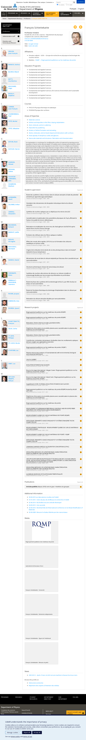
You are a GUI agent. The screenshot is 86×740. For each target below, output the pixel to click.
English (81, 9)
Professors (27, 18)
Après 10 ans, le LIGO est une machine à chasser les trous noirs (53, 675)
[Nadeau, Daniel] (4, 262)
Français (73, 9)
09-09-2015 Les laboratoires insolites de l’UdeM (44, 497)
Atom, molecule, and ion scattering (40, 125)
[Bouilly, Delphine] (4, 95)
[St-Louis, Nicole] (4, 345)
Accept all (37, 732)
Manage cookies (13, 732)
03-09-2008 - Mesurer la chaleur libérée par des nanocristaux (48, 512)
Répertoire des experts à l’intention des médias (44, 685)
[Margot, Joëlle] (4, 234)
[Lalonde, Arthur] (4, 206)
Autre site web (33, 46)
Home (4, 18)
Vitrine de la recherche (36, 683)
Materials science (34, 120)
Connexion (49, 2)
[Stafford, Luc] (4, 352)
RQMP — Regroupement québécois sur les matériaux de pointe (56, 60)
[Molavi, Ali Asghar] (4, 241)
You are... (76, 697)
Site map (48, 714)
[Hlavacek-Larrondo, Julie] (4, 178)
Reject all (27, 732)
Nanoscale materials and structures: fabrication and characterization (51, 138)
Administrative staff (9, 36)
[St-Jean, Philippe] (4, 338)
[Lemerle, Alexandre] (4, 214)
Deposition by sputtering (36, 128)
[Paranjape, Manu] (4, 275)
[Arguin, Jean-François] (4, 53)
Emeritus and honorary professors (9, 42)
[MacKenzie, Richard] (4, 227)
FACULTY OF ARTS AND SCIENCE (74, 713)
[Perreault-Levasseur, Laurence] (4, 282)
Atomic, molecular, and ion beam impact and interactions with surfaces (51, 133)
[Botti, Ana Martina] (4, 81)
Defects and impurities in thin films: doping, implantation (46, 122)
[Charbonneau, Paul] (4, 116)
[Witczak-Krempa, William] (4, 379)
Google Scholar (33, 44)
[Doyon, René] (4, 144)
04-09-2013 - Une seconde (37, 505)
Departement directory (15, 18)
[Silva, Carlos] (4, 330)
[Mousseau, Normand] (4, 249)
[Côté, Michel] (4, 123)
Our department (62, 698)
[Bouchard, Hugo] (4, 88)
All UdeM (69, 5)
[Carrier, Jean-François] (4, 109)
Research (18, 697)
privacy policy (15, 736)
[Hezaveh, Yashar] (4, 171)
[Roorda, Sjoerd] (4, 310)
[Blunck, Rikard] (4, 74)
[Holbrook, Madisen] (4, 186)
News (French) (26, 710)
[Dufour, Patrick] (4, 151)
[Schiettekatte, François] (4, 323)
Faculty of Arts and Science (30, 7)
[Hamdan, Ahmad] (4, 164)
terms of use (27, 736)
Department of (31, 9)
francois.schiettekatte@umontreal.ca (36, 39)
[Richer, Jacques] (4, 296)
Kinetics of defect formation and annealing (42, 130)
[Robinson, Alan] (4, 303)
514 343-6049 (29, 40)
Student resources (33, 698)
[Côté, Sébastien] (4, 130)
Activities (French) (27, 713)
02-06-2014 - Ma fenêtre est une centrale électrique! (45, 502)
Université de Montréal (9, 7)
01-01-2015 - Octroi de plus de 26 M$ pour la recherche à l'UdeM (49, 500)
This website (61, 5)
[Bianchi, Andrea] (4, 66)
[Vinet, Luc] (4, 365)
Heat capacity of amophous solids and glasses (44, 135)
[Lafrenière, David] (4, 199)
